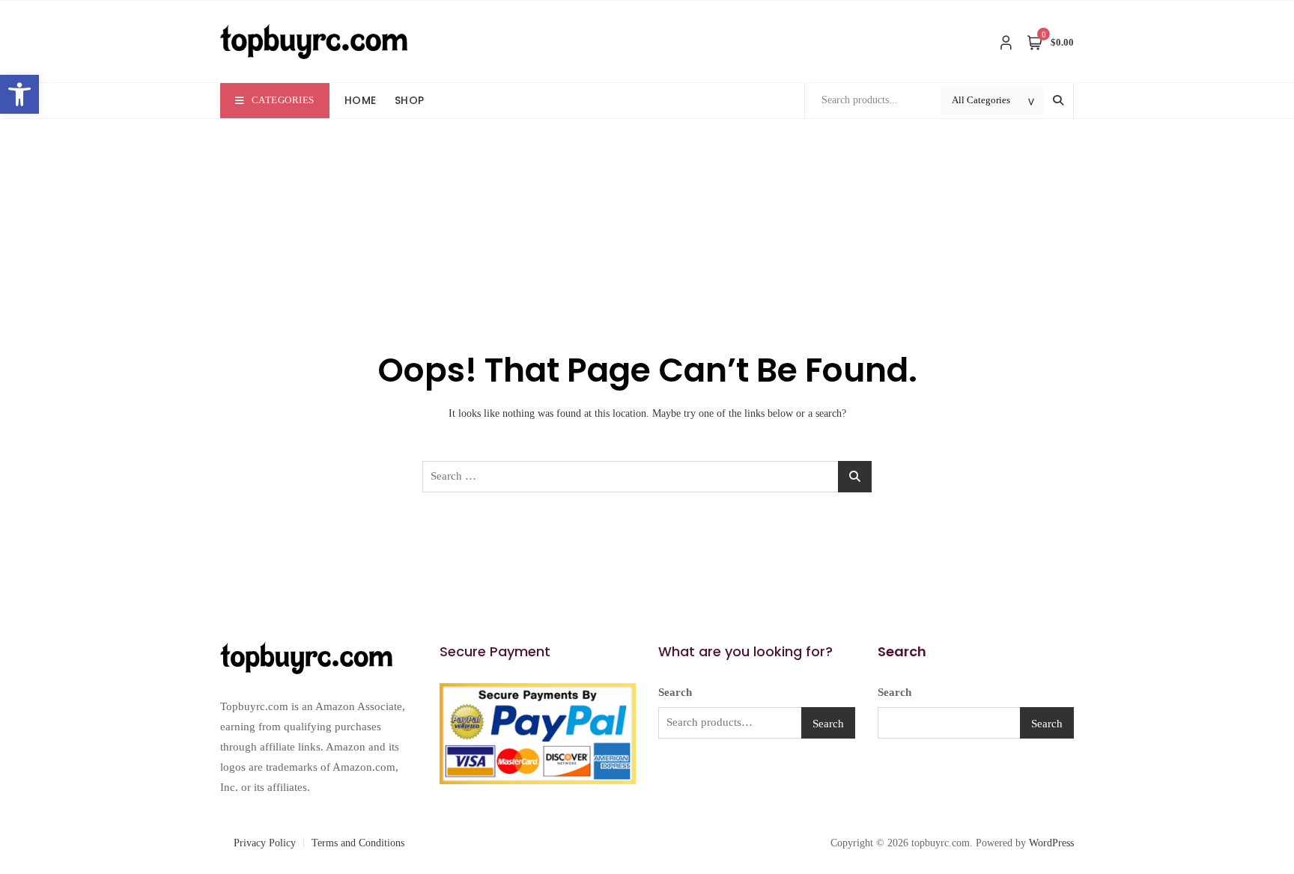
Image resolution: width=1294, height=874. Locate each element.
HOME (360, 100)
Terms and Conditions (358, 843)
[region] (194, 764)
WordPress (1051, 843)
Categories (283, 100)
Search (675, 692)
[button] (19, 94)
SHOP (410, 100)
